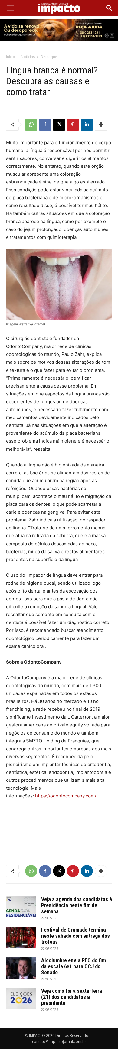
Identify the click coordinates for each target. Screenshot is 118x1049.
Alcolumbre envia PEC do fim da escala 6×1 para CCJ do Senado (73, 966)
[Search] (109, 8)
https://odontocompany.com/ (65, 796)
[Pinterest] (73, 125)
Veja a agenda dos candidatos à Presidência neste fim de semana (76, 905)
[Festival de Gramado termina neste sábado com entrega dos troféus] (21, 937)
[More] (101, 125)
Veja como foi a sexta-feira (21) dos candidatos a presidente (71, 997)
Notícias (28, 56)
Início (10, 56)
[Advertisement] (59, 831)
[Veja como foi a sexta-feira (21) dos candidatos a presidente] (21, 998)
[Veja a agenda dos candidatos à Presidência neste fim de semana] (21, 906)
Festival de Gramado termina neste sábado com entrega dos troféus (75, 936)
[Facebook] (45, 125)
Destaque (49, 56)
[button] (10, 8)
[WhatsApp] (31, 125)
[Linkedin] (87, 125)
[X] (59, 125)
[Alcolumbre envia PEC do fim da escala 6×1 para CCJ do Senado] (21, 968)
